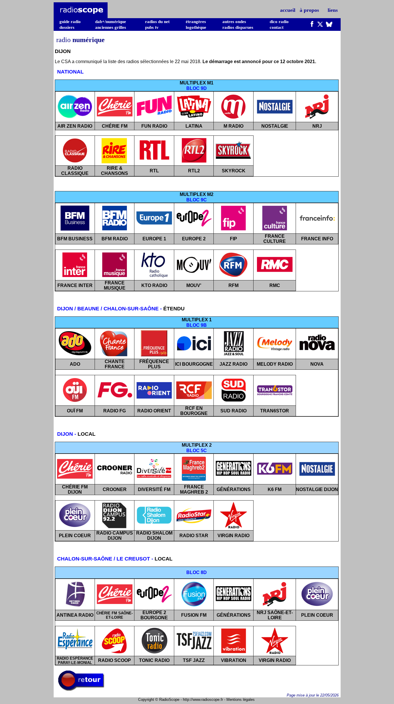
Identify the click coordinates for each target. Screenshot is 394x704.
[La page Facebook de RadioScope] (312, 25)
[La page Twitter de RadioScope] (320, 25)
